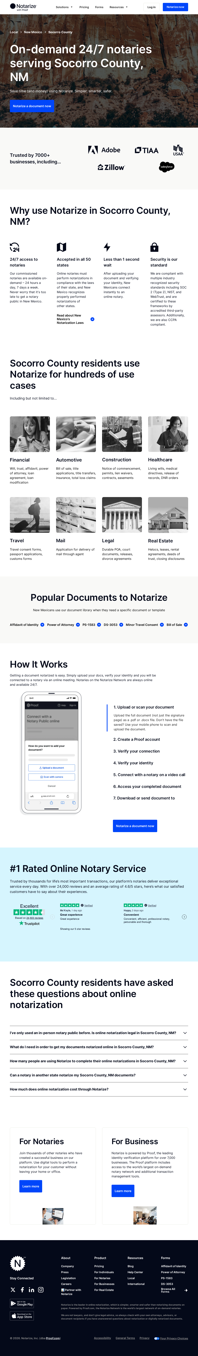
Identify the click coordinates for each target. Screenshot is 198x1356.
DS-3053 (167, 1284)
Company (67, 1266)
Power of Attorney (173, 1272)
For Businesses (104, 1284)
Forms (99, 7)
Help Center (135, 1272)
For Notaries (102, 1278)
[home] (27, 7)
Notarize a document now (32, 106)
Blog (131, 1266)
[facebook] (22, 1289)
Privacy (144, 1338)
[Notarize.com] (18, 1263)
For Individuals (104, 1272)
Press (65, 1272)
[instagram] (41, 1289)
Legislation (68, 1278)
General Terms (125, 1338)
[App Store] (22, 1315)
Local (131, 1278)
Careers (66, 1284)
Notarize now (175, 6)
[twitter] (13, 1289)
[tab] (147, 717)
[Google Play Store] (22, 1303)
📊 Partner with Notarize (71, 1292)
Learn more (30, 1186)
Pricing (84, 7)
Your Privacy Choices (174, 1338)
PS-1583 (166, 1278)
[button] (64, 7)
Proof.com (53, 1338)
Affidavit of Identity (173, 1266)
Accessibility (102, 1338)
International (136, 1284)
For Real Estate (104, 1290)
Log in (152, 7)
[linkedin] (31, 1289)
